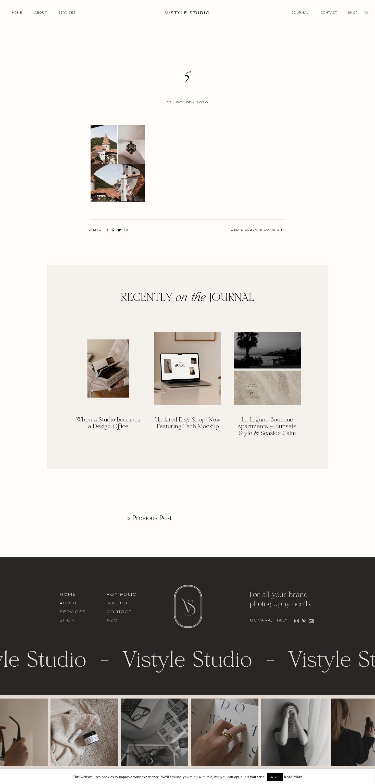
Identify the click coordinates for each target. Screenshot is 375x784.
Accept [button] (275, 777)
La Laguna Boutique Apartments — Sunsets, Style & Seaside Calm (267, 427)
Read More (293, 777)
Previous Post (152, 518)
